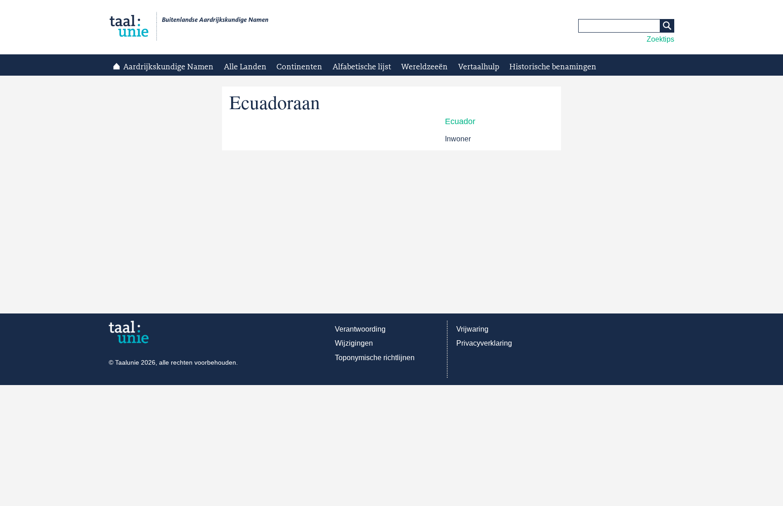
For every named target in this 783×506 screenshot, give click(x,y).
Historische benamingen (552, 67)
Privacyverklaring (484, 343)
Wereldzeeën (424, 67)
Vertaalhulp (478, 67)
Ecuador (460, 121)
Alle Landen (245, 67)
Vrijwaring (472, 329)
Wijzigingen (354, 343)
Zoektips (660, 39)
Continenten (299, 67)
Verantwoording (360, 329)
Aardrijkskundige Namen (168, 67)
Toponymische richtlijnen (375, 357)
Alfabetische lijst (362, 67)
